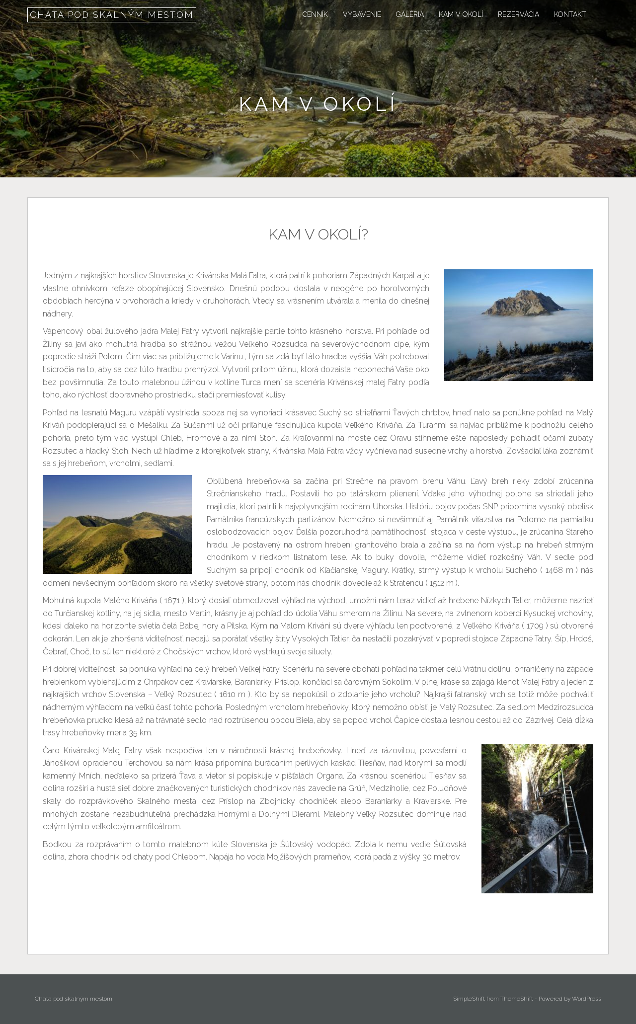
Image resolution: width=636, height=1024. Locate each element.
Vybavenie (362, 14)
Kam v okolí (461, 14)
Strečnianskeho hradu (246, 493)
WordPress (586, 998)
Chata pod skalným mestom (112, 14)
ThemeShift (516, 998)
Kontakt (570, 14)
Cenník (315, 14)
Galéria (410, 14)
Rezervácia (518, 14)
